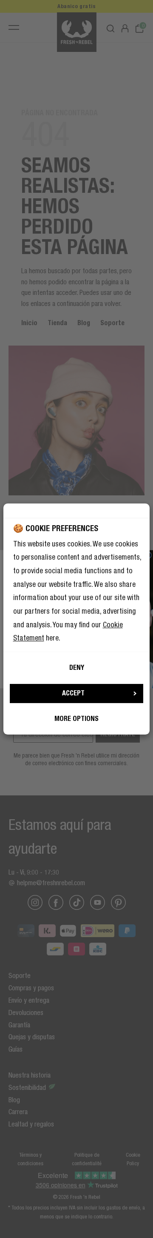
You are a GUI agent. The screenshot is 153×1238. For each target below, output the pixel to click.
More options (76, 719)
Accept (73, 693)
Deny (76, 667)
